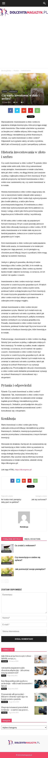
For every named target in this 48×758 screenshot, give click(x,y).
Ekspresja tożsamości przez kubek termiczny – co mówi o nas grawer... (15, 708)
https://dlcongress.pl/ (23, 470)
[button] (44, 3)
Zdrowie (4, 661)
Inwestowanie (13, 91)
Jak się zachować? (39, 499)
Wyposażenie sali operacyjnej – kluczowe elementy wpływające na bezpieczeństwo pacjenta (14, 696)
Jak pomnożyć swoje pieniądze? (30, 569)
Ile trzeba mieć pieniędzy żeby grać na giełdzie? (11, 500)
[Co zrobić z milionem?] (7, 548)
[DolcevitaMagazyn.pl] (24, 12)
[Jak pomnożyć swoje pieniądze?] (7, 572)
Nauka (4, 689)
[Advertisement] (24, 43)
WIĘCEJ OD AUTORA (32, 539)
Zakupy (4, 712)
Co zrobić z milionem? (25, 545)
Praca (3, 675)
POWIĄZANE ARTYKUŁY (12, 539)
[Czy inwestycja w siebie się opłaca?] (7, 560)
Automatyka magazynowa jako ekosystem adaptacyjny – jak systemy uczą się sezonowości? (15, 670)
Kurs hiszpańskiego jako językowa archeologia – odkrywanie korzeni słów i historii (16, 683)
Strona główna (6, 71)
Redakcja (24, 527)
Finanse (4, 91)
